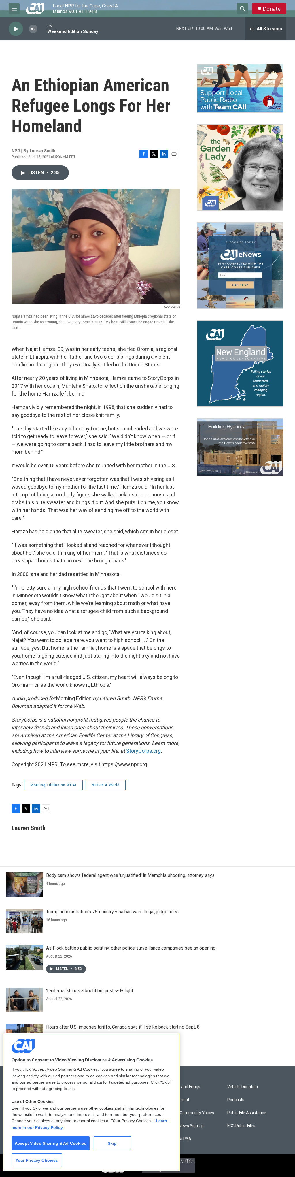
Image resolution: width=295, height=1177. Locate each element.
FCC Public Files (241, 1126)
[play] (15, 29)
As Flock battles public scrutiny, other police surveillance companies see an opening (130, 948)
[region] (91, 1102)
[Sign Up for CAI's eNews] (240, 265)
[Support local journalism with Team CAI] (240, 88)
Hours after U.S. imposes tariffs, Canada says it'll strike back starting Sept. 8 (123, 1027)
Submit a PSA (178, 1139)
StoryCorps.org (143, 751)
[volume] (33, 28)
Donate (272, 9)
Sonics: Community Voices (190, 1113)
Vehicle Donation (242, 1087)
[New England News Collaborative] (240, 363)
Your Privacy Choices (37, 1160)
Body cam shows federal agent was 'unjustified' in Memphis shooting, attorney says (130, 875)
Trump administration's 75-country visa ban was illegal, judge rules (112, 911)
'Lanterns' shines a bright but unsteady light (89, 990)
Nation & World (106, 785)
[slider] (42, 29)
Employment (177, 1100)
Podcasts (235, 1100)
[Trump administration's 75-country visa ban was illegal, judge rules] (24, 921)
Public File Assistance (246, 1113)
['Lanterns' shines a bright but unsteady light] (24, 1000)
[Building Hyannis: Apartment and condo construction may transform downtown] (240, 447)
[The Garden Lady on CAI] (240, 167)
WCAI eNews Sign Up (185, 1126)
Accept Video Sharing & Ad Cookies (50, 1143)
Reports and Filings (183, 1087)
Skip (112, 1143)
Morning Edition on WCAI (53, 785)
